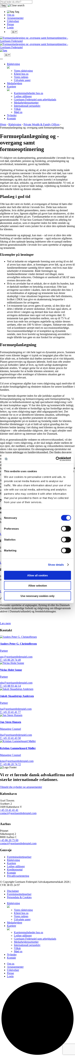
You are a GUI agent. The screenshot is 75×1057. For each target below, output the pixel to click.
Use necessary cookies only (37, 595)
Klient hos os (21, 73)
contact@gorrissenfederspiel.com (18, 813)
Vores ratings (21, 77)
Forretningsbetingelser (19, 856)
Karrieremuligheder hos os (28, 93)
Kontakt (11, 118)
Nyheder (12, 115)
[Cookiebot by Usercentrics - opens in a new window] (55, 459)
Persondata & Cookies (19, 897)
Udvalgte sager (22, 80)
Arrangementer (15, 18)
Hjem (3, 124)
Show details (56, 564)
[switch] (66, 528)
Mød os (18, 112)
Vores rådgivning (23, 70)
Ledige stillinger (23, 96)
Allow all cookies (37, 575)
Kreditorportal (14, 869)
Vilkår (17, 108)
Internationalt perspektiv (27, 105)
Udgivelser (13, 21)
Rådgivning (13, 64)
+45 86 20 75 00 (9, 840)
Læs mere (5, 623)
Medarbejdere (14, 83)
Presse (10, 24)
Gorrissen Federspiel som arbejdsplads (35, 99)
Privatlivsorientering (18, 875)
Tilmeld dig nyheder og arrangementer (21, 787)
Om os (10, 14)
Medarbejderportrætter (26, 102)
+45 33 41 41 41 (9, 810)
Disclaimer (13, 890)
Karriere (11, 86)
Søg (3, 5)
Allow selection (37, 585)
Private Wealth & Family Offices (41, 124)
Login (10, 27)
